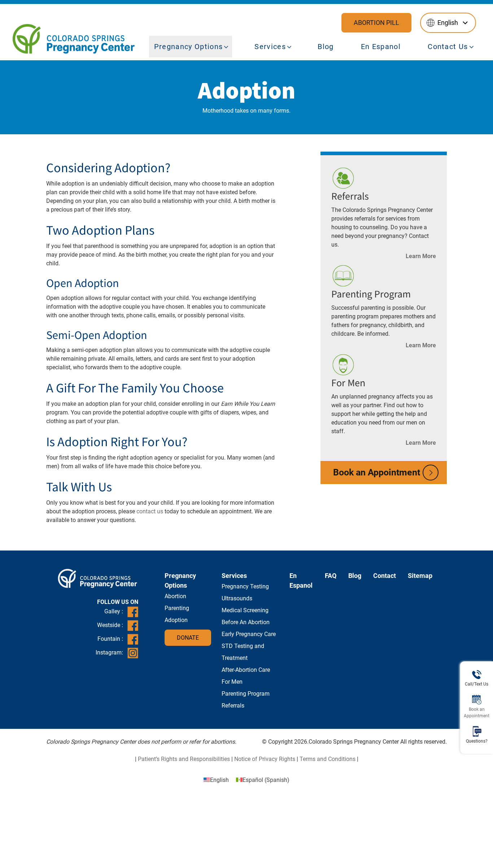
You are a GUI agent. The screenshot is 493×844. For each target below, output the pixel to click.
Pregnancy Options (188, 46)
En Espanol (381, 46)
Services (270, 46)
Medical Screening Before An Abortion (246, 616)
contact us (149, 511)
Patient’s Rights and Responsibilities (184, 759)
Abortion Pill (376, 22)
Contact (384, 575)
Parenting (177, 608)
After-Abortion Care (246, 669)
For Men (348, 383)
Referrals (350, 196)
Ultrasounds (237, 598)
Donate (188, 637)
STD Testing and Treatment (243, 652)
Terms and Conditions (327, 759)
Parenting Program (371, 294)
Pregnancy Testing (245, 586)
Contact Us (448, 46)
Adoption (176, 620)
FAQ (330, 575)
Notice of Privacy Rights (264, 759)
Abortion (175, 596)
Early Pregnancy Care (249, 634)
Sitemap (420, 575)
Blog (325, 46)
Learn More (421, 256)
